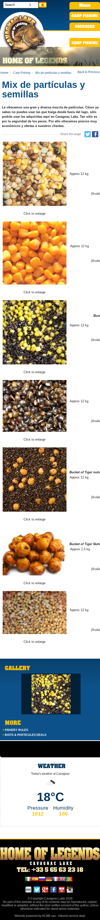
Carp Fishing (20, 72)
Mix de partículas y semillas (51, 72)
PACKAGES (85, 27)
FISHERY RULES (15, 730)
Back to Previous (89, 72)
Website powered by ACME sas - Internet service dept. (50, 916)
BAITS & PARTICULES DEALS (24, 735)
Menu (84, 6)
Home (4, 72)
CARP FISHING (85, 16)
